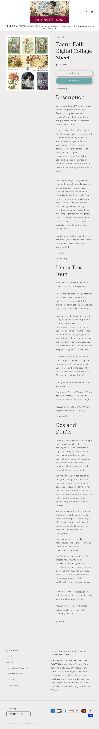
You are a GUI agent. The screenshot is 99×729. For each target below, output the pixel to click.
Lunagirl (15, 723)
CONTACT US (12, 685)
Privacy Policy (12, 680)
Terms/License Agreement (17, 668)
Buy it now (74, 81)
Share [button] (61, 622)
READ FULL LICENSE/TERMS (77, 407)
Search (9, 656)
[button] (5, 12)
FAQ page (80, 392)
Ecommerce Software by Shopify (30, 723)
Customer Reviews (14, 674)
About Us (10, 662)
